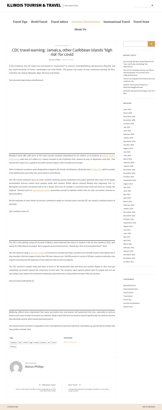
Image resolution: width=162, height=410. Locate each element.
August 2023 (128, 184)
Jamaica (43, 342)
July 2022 (126, 230)
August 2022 (128, 226)
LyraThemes (151, 407)
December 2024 (129, 141)
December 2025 (129, 116)
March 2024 (127, 159)
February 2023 (128, 205)
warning (13, 347)
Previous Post (36, 388)
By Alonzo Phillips (54, 60)
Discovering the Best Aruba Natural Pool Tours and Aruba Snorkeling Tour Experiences (138, 64)
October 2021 (128, 262)
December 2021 (129, 254)
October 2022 (128, 219)
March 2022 (127, 244)
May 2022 (126, 237)
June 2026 (127, 109)
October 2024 (128, 145)
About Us (80, 29)
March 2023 (127, 201)
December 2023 (129, 169)
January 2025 (128, 138)
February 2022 (128, 247)
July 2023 (126, 187)
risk (49, 342)
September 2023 (129, 180)
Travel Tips (20, 21)
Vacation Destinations (86, 21)
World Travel (39, 21)
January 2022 (128, 251)
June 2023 (127, 191)
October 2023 (128, 177)
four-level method (37, 252)
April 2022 (127, 240)
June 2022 (127, 233)
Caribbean (13, 342)
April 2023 (127, 198)
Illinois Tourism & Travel (34, 5)
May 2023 (126, 194)
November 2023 (129, 173)
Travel (54, 342)
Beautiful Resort (129, 285)
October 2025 (128, 123)
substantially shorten (41, 190)
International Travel (117, 21)
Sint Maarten (95, 169)
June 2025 (127, 131)
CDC (20, 342)
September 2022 (129, 223)
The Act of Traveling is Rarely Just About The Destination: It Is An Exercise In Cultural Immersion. (138, 72)
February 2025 (128, 134)
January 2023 (128, 208)
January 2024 (128, 166)
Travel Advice (59, 21)
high (31, 342)
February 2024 (128, 162)
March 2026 (127, 113)
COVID (25, 342)
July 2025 (126, 127)
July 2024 (126, 152)
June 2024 (127, 155)
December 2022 (129, 212)
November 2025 (129, 120)
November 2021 (129, 258)
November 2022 (129, 215)
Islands (36, 342)
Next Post (88, 388)
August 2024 (128, 148)
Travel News (141, 21)
